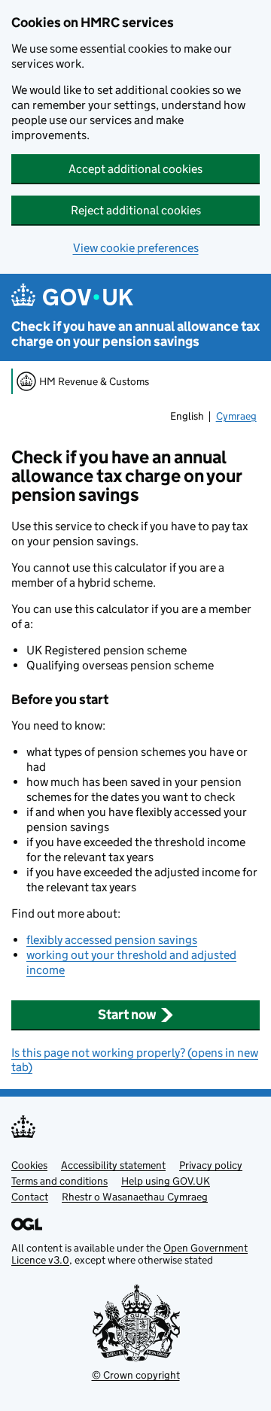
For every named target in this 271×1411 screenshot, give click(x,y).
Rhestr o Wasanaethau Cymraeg (135, 1196)
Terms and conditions (59, 1181)
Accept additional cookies (135, 169)
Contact (29, 1196)
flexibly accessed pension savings (111, 940)
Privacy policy (210, 1165)
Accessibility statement (113, 1165)
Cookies (29, 1165)
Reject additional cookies (136, 210)
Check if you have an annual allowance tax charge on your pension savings (135, 334)
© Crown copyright (136, 1375)
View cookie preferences (136, 248)
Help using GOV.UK (165, 1181)
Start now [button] (127, 1014)
